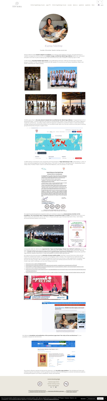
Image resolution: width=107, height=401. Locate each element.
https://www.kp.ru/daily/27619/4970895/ (36, 268)
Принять (100, 398)
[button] (48, 5)
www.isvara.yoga (54, 379)
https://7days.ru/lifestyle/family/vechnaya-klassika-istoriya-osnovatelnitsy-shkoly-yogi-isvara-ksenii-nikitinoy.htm (55, 266)
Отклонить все (91, 398)
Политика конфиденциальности (51, 399)
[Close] (105, 398)
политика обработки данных (56, 391)
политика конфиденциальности (37, 390)
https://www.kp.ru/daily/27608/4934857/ (36, 263)
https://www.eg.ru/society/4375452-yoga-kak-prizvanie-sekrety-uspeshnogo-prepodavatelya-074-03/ (51, 265)
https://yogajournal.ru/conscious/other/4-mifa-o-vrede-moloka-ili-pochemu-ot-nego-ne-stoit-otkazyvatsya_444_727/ (55, 272)
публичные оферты (71, 392)
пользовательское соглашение (36, 392)
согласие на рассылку (72, 390)
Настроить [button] (83, 398)
